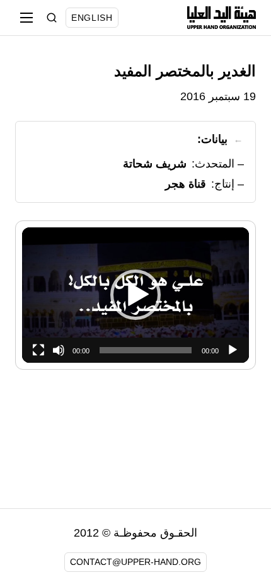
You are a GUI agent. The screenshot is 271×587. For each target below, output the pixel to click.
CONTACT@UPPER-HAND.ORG (135, 562)
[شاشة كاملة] (38, 350)
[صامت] (58, 350)
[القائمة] (26, 17)
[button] (135, 295)
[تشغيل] (232, 350)
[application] (135, 295)
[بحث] (51, 17)
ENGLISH (92, 18)
